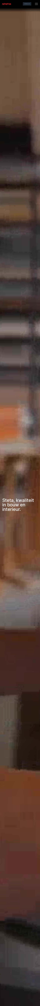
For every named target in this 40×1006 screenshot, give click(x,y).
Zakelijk (27, 3)
